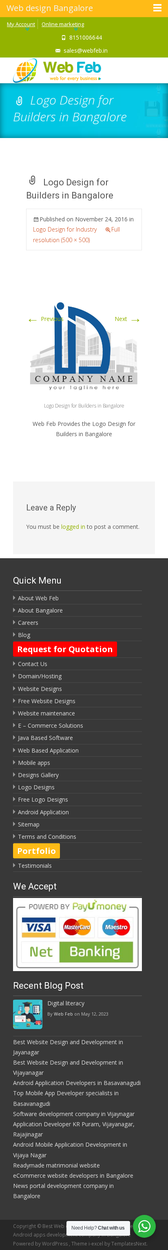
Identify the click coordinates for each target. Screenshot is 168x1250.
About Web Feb (38, 598)
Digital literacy (65, 1003)
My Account (21, 24)
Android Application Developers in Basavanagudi (77, 1083)
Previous (45, 319)
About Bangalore (40, 610)
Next (128, 319)
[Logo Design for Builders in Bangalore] (84, 343)
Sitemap (29, 824)
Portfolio (36, 850)
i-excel (96, 1243)
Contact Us (32, 664)
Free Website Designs (46, 701)
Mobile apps (34, 762)
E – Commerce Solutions (50, 725)
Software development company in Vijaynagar (74, 1114)
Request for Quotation (65, 649)
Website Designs (40, 689)
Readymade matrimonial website (56, 1165)
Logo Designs (36, 787)
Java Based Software (45, 738)
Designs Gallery (38, 775)
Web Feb (63, 1014)
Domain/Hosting (40, 676)
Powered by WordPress (41, 1243)
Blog (24, 635)
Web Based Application (48, 750)
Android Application (43, 812)
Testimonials (35, 865)
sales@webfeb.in (86, 50)
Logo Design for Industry (65, 229)
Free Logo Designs (43, 799)
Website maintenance (46, 713)
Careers (28, 622)
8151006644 (85, 37)
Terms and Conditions (47, 836)
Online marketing (63, 24)
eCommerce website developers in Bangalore (73, 1175)
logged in (73, 526)
